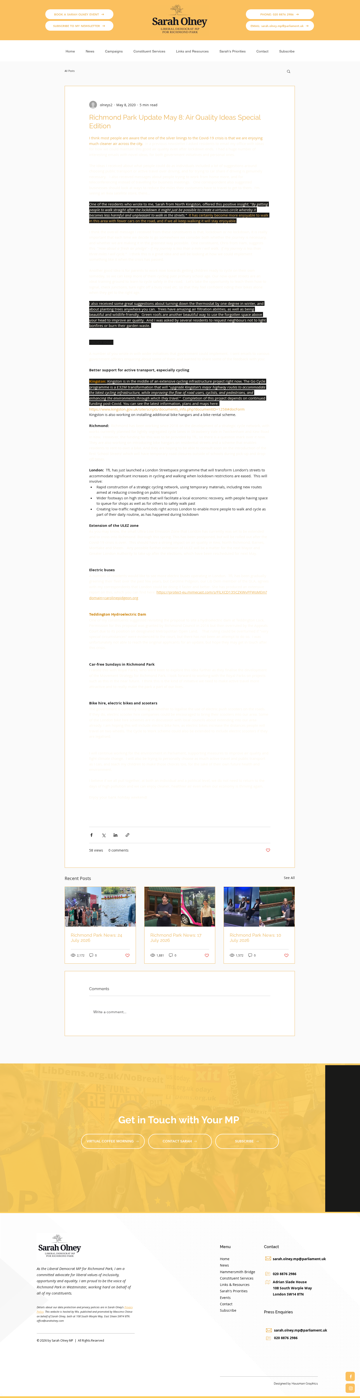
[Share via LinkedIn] (115, 835)
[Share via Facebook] (91, 835)
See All (289, 877)
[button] (114, 49)
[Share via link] (127, 835)
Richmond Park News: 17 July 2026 (176, 937)
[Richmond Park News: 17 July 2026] (179, 907)
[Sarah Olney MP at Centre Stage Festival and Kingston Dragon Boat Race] (100, 907)
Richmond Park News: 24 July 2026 (96, 937)
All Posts (70, 71)
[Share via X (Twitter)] (103, 835)
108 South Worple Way (292, 1288)
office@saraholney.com (50, 1320)
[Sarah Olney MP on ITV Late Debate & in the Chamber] (259, 907)
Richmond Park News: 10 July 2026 (255, 937)
